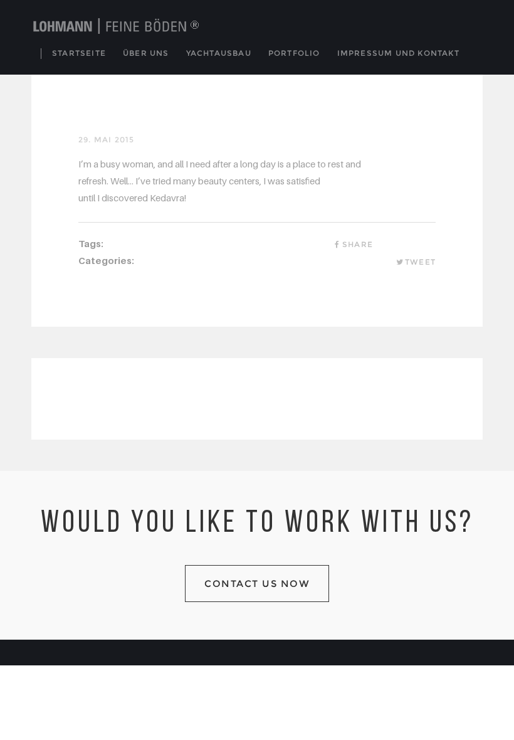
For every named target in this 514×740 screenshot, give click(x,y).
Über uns (146, 53)
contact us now (257, 583)
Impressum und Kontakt (398, 53)
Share (357, 244)
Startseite (79, 53)
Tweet (420, 262)
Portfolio (294, 53)
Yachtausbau (218, 53)
